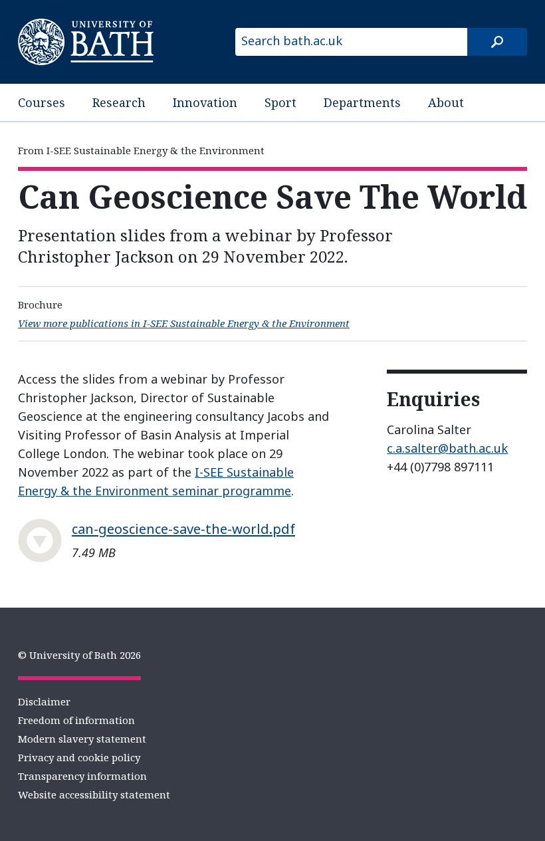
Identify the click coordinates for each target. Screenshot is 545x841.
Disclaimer (44, 701)
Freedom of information (76, 720)
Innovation (205, 102)
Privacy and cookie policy (79, 757)
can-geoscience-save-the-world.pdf (183, 528)
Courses (41, 102)
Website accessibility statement (94, 794)
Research (119, 102)
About (446, 102)
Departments (362, 102)
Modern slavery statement (82, 738)
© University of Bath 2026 (79, 654)
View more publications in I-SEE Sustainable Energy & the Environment (184, 323)
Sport (280, 102)
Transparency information (82, 775)
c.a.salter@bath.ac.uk (447, 448)
